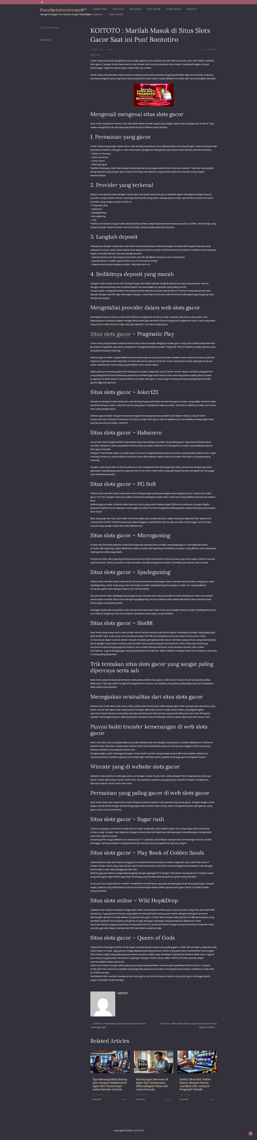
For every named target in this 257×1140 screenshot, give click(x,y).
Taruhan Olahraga (92, 14)
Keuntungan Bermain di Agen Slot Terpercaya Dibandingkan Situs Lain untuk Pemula (152, 1084)
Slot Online (153, 9)
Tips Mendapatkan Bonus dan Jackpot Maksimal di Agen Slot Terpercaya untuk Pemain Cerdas (109, 1084)
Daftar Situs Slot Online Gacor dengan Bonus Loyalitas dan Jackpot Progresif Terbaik (195, 1084)
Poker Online (173, 9)
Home (84, 9)
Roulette (192, 9)
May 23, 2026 (97, 1094)
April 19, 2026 (185, 1094)
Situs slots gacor (110, 333)
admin (110, 49)
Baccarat (135, 9)
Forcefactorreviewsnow (62, 9)
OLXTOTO (139, 1130)
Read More (96, 1099)
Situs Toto (45, 39)
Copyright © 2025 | (123, 1130)
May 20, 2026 (141, 1094)
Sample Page (100, 9)
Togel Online (116, 14)
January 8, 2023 (97, 49)
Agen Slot (118, 9)
